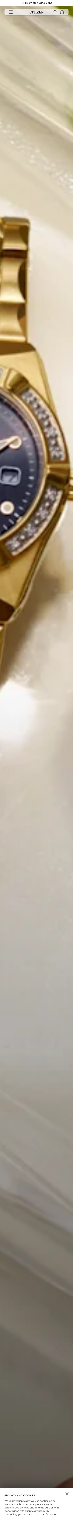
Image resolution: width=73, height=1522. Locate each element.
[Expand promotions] (22, 2)
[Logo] (37, 12)
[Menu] (10, 12)
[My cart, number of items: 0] (62, 12)
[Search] (55, 12)
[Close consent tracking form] (67, 1494)
